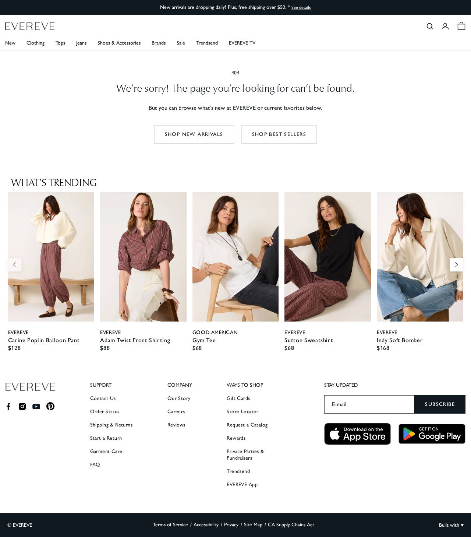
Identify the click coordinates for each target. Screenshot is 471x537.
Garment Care (106, 451)
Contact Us (103, 398)
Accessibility (206, 525)
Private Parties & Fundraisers (245, 454)
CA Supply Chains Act (291, 525)
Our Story (179, 398)
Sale (181, 43)
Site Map (253, 525)
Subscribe (440, 404)
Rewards (236, 438)
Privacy (231, 525)
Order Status (105, 411)
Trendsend (207, 43)
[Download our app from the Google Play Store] (432, 434)
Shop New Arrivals (194, 134)
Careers (176, 411)
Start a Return (106, 438)
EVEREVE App (242, 484)
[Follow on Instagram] (22, 406)
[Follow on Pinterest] (50, 406)
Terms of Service (170, 525)
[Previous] (14, 264)
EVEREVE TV (242, 43)
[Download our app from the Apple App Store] (357, 434)
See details (301, 7)
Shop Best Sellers (279, 134)
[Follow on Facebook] (8, 406)
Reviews (176, 425)
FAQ (95, 464)
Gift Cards (238, 398)
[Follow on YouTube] (36, 406)
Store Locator (242, 411)
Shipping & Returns (111, 425)
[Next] (456, 264)
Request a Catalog (247, 425)
